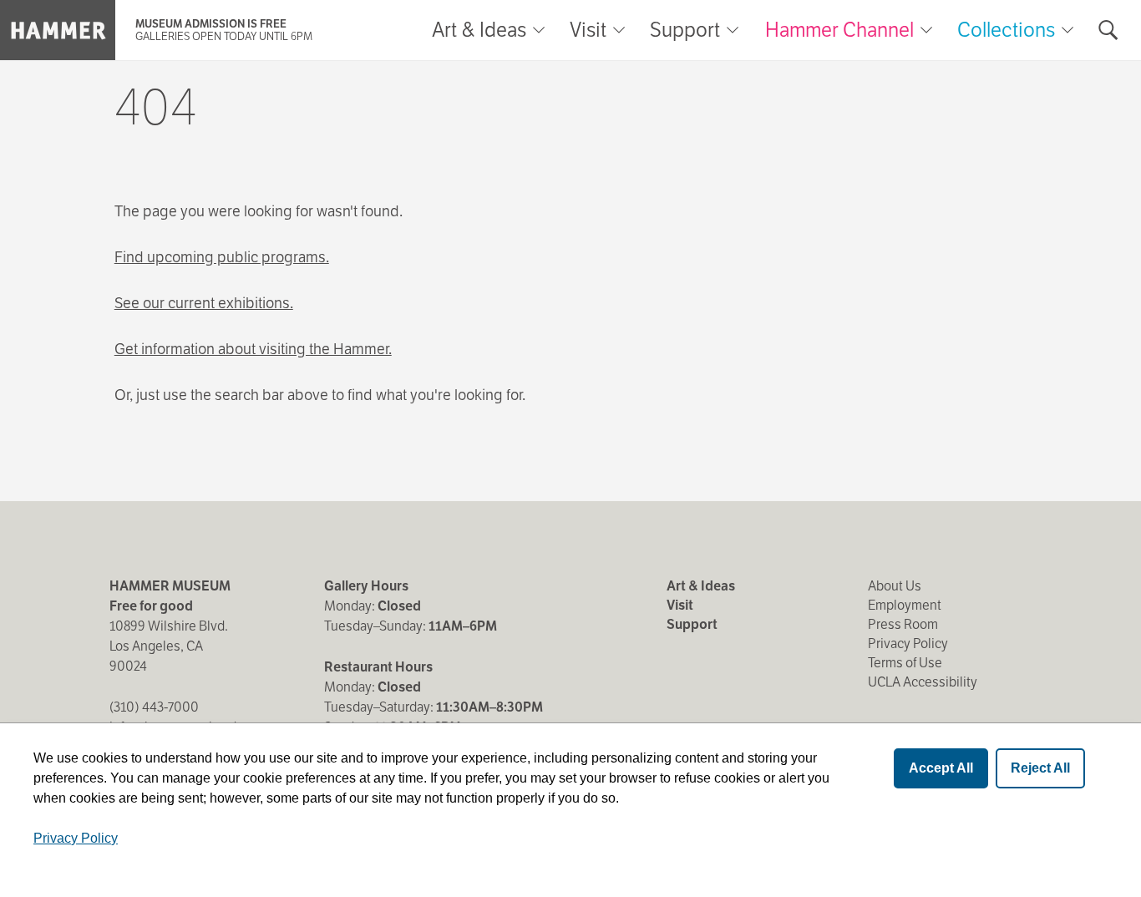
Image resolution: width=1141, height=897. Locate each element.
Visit (588, 30)
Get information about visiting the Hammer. (253, 348)
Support (685, 30)
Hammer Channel (839, 30)
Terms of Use (905, 662)
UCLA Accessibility (922, 682)
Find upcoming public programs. (221, 256)
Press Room (903, 624)
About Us (894, 586)
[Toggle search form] (1108, 30)
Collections (1006, 30)
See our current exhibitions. (203, 302)
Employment (904, 605)
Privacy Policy (908, 643)
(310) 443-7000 (154, 707)
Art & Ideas (479, 30)
